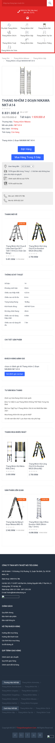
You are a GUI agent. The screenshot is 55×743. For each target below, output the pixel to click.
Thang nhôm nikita (30, 695)
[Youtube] (33, 735)
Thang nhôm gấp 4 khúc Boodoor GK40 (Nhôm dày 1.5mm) (39, 524)
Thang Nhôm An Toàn (9, 50)
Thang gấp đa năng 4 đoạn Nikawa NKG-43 (14, 523)
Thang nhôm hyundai (29, 691)
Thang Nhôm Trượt (9, 43)
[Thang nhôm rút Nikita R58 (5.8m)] (16, 451)
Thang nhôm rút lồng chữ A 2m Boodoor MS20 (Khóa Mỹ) (38, 248)
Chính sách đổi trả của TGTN (18, 179)
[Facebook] (27, 735)
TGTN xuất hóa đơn (15, 184)
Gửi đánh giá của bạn (14, 374)
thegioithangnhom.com (26, 728)
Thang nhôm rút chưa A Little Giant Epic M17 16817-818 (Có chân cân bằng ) (16, 249)
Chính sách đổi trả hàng (10, 665)
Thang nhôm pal (31, 687)
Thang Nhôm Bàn (26, 43)
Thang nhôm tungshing (10, 695)
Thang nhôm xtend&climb (11, 687)
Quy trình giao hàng (9, 661)
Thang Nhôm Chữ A (9, 36)
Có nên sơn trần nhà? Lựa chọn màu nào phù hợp (22, 419)
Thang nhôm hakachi (10, 699)
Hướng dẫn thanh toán (10, 637)
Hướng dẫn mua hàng (10, 633)
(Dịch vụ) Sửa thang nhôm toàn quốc (18, 398)
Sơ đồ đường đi (7, 644)
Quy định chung (7, 613)
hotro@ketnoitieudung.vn (16, 592)
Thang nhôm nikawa (28, 699)
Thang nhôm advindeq (30, 682)
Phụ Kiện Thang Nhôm (9, 28)
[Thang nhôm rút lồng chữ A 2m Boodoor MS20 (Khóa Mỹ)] (39, 450)
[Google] (21, 735)
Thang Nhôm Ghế (26, 28)
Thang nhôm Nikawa (21, 58)
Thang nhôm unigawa (10, 691)
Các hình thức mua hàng (11, 641)
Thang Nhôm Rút (44, 28)
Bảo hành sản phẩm (9, 616)
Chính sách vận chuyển (10, 657)
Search (50, 3)
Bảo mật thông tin (8, 620)
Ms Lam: (16, 196)
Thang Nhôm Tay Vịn (44, 36)
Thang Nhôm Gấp (26, 36)
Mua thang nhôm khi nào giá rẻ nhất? (18, 415)
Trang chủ (5, 58)
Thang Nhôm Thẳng (44, 43)
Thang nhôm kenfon (9, 703)
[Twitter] (15, 735)
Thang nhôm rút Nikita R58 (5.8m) (15, 467)
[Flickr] (40, 735)
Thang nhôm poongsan (29, 703)
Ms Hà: (16, 200)
